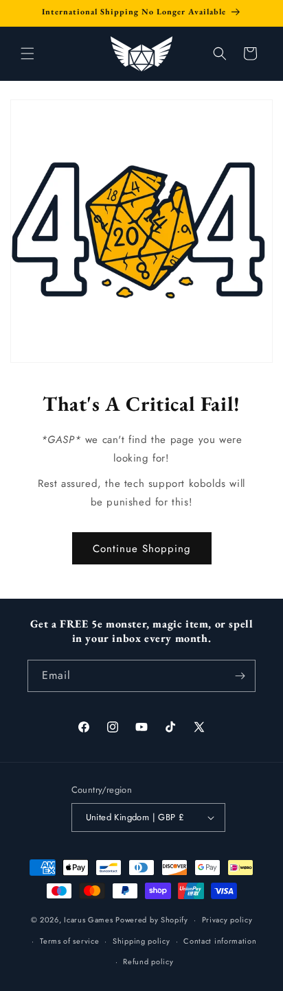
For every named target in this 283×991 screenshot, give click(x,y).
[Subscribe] (240, 676)
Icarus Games (88, 919)
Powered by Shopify (151, 919)
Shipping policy (141, 940)
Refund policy (148, 961)
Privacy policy (227, 919)
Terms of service (69, 940)
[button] (27, 53)
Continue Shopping (142, 548)
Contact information (219, 940)
